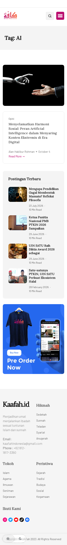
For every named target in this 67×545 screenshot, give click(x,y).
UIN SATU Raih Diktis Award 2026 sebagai (42, 249)
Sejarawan (9, 496)
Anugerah (42, 438)
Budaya (40, 484)
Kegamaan (43, 496)
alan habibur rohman (22, 151)
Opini (11, 118)
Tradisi (40, 478)
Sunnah (40, 420)
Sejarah (40, 472)
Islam (6, 472)
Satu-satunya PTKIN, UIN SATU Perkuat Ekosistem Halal (42, 275)
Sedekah (41, 414)
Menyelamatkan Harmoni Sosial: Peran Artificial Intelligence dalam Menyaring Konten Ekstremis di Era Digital (33, 133)
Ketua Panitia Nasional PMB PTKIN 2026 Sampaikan (39, 222)
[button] (60, 16)
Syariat (40, 432)
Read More (15, 156)
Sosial (40, 490)
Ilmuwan (8, 484)
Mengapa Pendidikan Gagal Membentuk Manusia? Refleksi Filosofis (44, 194)
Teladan (41, 426)
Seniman (8, 490)
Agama (7, 478)
